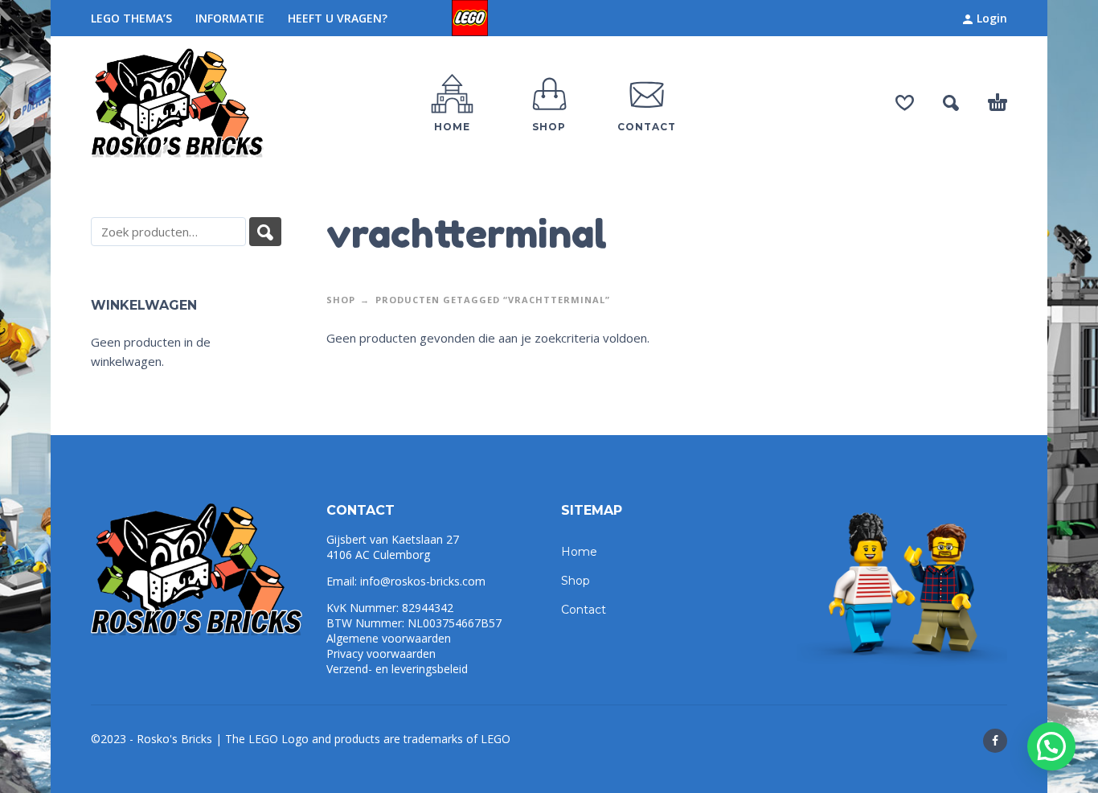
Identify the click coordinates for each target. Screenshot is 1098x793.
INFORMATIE (229, 18)
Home (579, 551)
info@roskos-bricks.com (422, 581)
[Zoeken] (265, 231)
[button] (1051, 746)
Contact (583, 609)
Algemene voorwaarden (388, 638)
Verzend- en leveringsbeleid (397, 668)
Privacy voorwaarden (381, 653)
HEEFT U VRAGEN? (337, 18)
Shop (340, 300)
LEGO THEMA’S (131, 18)
